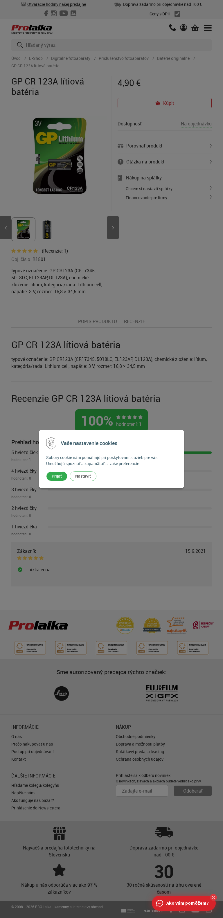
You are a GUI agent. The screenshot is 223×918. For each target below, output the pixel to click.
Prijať (57, 476)
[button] (213, 897)
